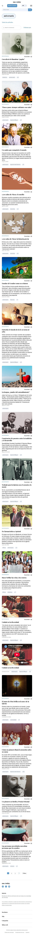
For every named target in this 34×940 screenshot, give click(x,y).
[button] (28, 57)
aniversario (12, 77)
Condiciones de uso (19, 932)
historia (12, 299)
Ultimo (24, 873)
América (5, 77)
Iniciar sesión (12, 5)
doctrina (12, 209)
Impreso (27, 932)
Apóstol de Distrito (15, 164)
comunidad (13, 719)
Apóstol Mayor (14, 120)
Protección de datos (9, 932)
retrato (12, 866)
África (4, 547)
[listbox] (24, 5)
